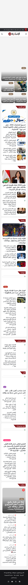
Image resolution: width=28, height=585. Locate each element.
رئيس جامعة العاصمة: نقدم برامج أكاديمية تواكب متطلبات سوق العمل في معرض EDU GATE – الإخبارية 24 (9, 465)
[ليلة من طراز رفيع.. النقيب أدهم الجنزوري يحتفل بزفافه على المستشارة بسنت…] (14, 73)
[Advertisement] (14, 14)
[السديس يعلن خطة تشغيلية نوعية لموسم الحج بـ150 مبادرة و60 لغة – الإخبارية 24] (25, 361)
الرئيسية (22, 575)
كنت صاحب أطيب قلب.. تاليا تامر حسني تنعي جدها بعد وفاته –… (14, 393)
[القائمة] (26, 34)
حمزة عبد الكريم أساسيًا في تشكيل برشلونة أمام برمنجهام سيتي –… (9, 263)
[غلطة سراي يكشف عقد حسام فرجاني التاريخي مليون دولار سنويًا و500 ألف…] (20, 97)
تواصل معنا (16, 575)
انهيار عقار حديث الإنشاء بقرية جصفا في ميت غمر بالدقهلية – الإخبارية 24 (15, 292)
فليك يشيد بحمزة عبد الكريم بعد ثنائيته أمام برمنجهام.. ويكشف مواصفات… (14, 240)
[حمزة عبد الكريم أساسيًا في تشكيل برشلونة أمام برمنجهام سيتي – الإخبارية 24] (21, 264)
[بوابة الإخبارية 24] (14, 34)
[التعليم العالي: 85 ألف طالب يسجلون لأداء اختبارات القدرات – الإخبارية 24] (25, 453)
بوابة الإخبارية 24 (7, 572)
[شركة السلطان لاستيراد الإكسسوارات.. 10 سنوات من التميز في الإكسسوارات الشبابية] (20, 86)
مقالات (23, 68)
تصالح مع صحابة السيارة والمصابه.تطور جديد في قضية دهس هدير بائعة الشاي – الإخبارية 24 (9, 321)
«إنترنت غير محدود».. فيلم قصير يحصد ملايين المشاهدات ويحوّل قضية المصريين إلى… (9, 560)
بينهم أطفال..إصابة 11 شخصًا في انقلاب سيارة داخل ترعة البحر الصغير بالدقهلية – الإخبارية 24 (9, 301)
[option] (14, 84)
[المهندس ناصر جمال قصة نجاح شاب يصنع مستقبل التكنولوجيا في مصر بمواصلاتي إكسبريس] (25, 525)
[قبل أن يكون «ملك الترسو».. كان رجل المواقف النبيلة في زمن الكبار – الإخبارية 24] (25, 404)
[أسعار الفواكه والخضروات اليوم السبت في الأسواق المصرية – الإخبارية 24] (21, 134)
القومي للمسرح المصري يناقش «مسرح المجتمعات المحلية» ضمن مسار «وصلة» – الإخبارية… (9, 416)
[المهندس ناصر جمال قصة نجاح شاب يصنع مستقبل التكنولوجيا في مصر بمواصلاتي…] (7, 86)
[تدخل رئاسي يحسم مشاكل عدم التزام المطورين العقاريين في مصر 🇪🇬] (7, 97)
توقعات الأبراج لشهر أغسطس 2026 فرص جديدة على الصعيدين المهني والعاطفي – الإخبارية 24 (10, 475)
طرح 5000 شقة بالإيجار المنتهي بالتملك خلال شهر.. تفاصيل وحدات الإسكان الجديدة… (14, 187)
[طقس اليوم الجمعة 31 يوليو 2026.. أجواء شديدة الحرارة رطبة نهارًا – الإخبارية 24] (21, 157)
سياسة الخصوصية (9, 575)
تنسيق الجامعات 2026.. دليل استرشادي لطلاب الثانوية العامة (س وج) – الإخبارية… (14, 127)
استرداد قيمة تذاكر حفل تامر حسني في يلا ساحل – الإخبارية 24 (9, 399)
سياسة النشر (14, 577)
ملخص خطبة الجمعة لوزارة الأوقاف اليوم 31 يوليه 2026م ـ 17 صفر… (9, 150)
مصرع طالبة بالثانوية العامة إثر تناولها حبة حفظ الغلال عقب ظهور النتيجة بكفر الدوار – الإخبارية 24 (9, 311)
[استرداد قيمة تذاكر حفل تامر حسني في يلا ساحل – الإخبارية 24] (25, 398)
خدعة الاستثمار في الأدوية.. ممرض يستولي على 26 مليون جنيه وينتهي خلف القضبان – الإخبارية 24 (9, 331)
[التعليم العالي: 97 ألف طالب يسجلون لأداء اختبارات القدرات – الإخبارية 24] (21, 142)
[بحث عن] (2, 34)
